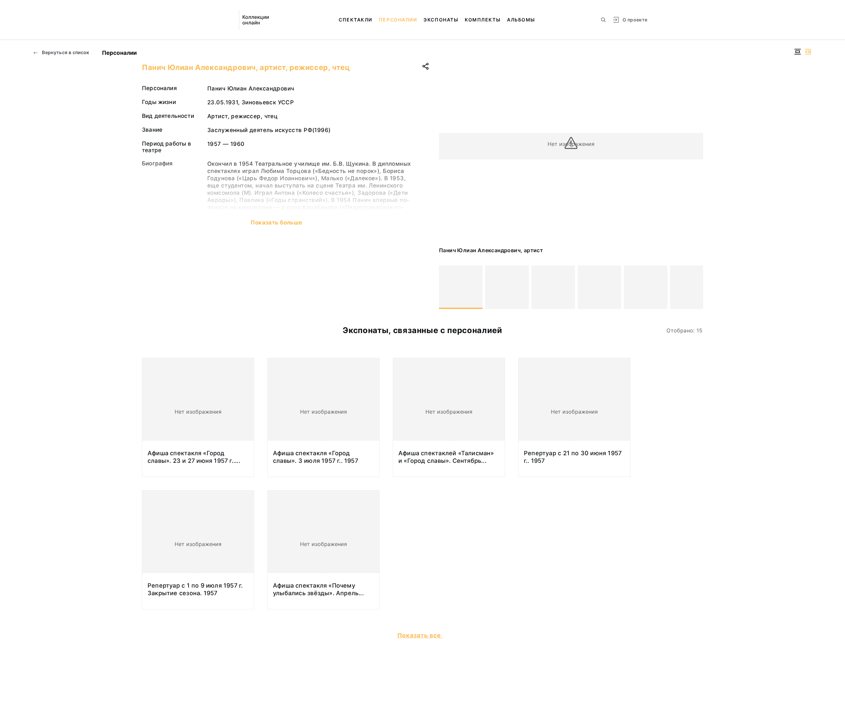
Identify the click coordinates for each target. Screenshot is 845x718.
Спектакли (355, 19)
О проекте (635, 19)
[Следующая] (695, 287)
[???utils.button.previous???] (447, 287)
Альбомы (521, 19)
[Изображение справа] (808, 52)
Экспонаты (440, 19)
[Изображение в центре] (797, 52)
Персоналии (398, 19)
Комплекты (482, 19)
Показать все (420, 635)
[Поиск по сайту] (603, 20)
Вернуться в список (65, 52)
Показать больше (276, 222)
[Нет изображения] (461, 287)
